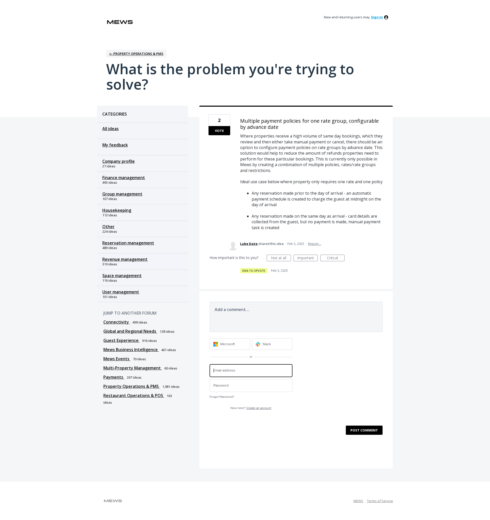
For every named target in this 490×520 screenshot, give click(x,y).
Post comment (364, 430)
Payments (113, 377)
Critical (336, 258)
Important (307, 258)
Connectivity (116, 322)
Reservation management (128, 243)
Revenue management (125, 259)
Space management (122, 275)
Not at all (281, 258)
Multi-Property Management (132, 368)
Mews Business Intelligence (131, 349)
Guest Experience (121, 340)
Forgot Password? (222, 397)
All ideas (110, 128)
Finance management (123, 177)
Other (108, 226)
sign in (377, 17)
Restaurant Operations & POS (133, 395)
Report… (314, 243)
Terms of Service (380, 501)
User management (120, 292)
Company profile (118, 161)
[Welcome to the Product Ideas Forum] (120, 22)
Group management (122, 194)
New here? (250, 408)
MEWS (358, 501)
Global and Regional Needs (130, 331)
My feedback (115, 145)
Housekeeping (116, 210)
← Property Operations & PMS (136, 53)
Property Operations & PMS (131, 386)
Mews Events (116, 359)
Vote (219, 130)
